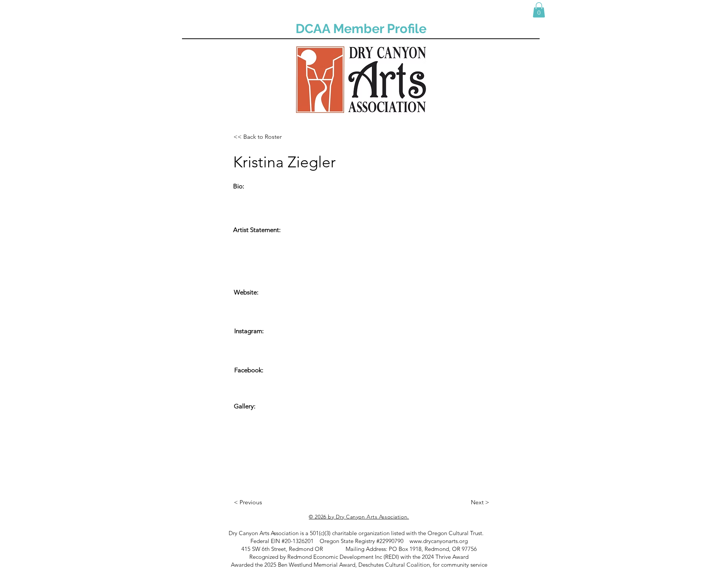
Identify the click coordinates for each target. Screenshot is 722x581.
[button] (538, 10)
